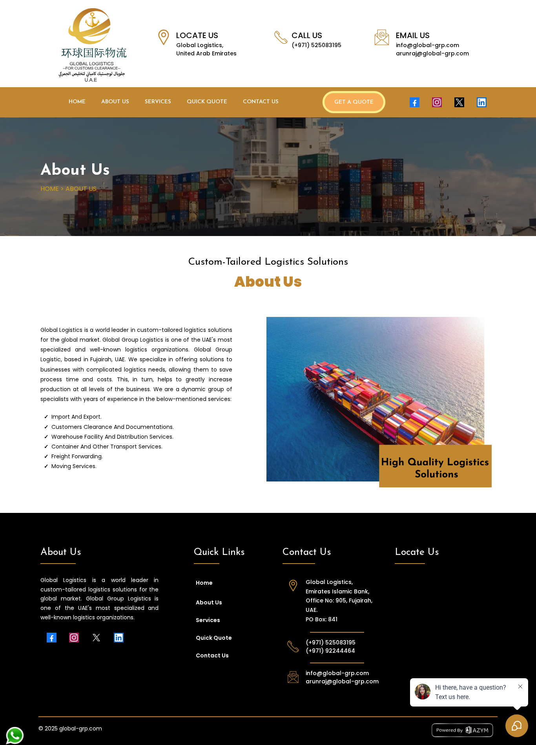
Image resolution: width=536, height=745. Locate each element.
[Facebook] (414, 102)
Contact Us (261, 102)
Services (158, 102)
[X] (459, 102)
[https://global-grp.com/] (92, 44)
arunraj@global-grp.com (432, 53)
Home (77, 102)
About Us (115, 102)
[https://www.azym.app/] (390, 730)
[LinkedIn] (481, 102)
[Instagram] (437, 102)
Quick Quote (207, 102)
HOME (49, 188)
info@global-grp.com (427, 45)
